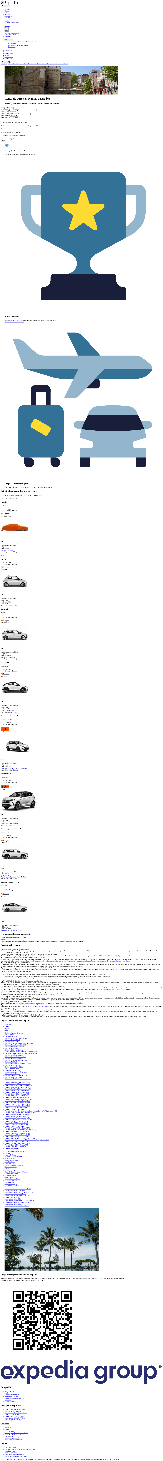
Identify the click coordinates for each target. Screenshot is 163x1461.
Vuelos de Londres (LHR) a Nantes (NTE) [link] (17, 1106)
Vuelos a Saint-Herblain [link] (12, 1148)
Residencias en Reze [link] (11, 1036)
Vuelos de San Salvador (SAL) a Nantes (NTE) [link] (19, 1136)
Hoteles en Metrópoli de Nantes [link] (14, 1055)
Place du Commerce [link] (11, 1167)
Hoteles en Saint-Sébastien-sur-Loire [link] (15, 1057)
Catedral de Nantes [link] (10, 1155)
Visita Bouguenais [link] (10, 1162)
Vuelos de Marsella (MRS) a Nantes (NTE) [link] (17, 1118)
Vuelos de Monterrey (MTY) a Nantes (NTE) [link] (18, 1119)
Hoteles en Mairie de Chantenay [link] (14, 1050)
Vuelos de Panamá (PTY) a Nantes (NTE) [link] (17, 1133)
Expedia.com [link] (8, 50)
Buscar (3, 140)
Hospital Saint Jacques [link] (11, 1160)
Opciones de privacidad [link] (12, 1438)
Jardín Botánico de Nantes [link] (12, 1179)
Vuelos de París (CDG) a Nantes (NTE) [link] (16, 1096)
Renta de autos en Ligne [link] (12, 1197)
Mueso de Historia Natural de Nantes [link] (16, 1172)
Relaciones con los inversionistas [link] (14, 1398)
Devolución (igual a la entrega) (10, 110)
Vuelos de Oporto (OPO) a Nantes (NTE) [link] (17, 1121)
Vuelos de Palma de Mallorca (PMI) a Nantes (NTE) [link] (20, 1129)
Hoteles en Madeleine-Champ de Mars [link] (16, 1038)
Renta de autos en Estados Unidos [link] (15, 1418)
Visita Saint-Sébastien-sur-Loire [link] (14, 1165)
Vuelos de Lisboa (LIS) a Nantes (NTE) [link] (16, 1107)
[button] (81, 1020)
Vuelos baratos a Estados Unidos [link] (14, 1416)
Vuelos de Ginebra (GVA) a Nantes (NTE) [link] (17, 1101)
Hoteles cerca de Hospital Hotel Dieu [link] (16, 1060)
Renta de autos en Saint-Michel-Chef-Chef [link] (17, 1195)
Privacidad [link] (8, 1428)
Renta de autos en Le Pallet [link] (13, 1204)
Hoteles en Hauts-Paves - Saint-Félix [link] (15, 1045)
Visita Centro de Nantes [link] (12, 1185)
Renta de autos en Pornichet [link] (13, 1199)
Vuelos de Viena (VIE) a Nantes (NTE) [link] (16, 1146)
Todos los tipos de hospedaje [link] (13, 1420)
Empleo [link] (7, 1393)
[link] (20, 9)
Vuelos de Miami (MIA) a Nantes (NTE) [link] (17, 1116)
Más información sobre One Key (18, 45)
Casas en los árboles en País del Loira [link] (16, 1072)
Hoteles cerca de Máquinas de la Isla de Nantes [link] (19, 1043)
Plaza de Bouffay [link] (10, 1158)
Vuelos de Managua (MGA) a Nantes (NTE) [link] (18, 1114)
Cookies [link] (7, 1429)
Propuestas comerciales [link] (11, 1396)
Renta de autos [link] (9, 57)
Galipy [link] (7, 1168)
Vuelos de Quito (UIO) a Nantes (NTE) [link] (16, 1145)
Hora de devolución (7, 117)
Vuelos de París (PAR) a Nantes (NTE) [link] (16, 1126)
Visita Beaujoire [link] (9, 1182)
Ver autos (3, 939)
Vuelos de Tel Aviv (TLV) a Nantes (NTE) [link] (17, 1141)
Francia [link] (7, 55)
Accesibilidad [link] (9, 1436)
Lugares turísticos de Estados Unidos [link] (16, 1409)
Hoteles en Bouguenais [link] (11, 1048)
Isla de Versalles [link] (9, 1163)
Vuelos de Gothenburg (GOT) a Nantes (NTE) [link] (18, 1099)
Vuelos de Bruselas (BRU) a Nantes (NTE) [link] (17, 1092)
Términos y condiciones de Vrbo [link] (14, 1434)
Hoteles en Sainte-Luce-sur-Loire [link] (14, 1046)
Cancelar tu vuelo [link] (10, 1451)
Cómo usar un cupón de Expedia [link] (14, 1454)
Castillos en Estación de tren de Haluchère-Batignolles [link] (21, 1053)
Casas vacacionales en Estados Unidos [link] (16, 1413)
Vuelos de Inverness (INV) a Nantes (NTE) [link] (17, 1102)
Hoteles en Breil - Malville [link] (12, 1040)
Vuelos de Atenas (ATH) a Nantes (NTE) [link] (17, 1087)
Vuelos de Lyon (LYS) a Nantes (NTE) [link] (16, 1109)
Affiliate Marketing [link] (10, 1401)
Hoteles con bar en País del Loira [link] (14, 1067)
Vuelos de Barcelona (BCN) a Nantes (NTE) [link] (18, 1089)
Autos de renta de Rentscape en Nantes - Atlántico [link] (19, 1192)
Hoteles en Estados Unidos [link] (13, 1411)
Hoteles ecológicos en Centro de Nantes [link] (16, 1075)
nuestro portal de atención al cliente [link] (119, 961)
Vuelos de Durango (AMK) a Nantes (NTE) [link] (18, 1084)
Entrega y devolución (7, 108)
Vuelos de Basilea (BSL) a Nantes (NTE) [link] (17, 1094)
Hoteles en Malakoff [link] (11, 1062)
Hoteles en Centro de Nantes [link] (13, 1077)
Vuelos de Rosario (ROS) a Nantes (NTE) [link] (17, 1135)
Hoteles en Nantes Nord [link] (12, 1041)
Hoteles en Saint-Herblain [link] (12, 1074)
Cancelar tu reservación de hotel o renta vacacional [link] (20, 1449)
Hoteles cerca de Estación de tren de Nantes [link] (18, 1079)
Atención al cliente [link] (10, 1447)
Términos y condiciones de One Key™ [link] (16, 1433)
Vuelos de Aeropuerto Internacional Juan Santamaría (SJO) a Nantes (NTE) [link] (27, 1140)
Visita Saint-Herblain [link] (11, 1180)
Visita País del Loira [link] (11, 1175)
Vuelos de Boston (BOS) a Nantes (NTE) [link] (17, 1090)
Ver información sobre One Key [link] (14, 322)
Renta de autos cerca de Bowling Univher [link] (17, 1202)
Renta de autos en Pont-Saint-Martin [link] (15, 1194)
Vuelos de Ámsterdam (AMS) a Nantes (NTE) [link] (18, 1085)
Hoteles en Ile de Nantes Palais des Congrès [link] (18, 1063)
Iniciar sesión (9, 40)
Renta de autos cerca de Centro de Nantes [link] (17, 1206)
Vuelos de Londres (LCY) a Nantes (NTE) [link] (17, 1104)
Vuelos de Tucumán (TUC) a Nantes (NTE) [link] (18, 1143)
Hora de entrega (5, 115)
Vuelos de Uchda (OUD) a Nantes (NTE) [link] (17, 1124)
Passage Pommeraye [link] (11, 1184)
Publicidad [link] (8, 1400)
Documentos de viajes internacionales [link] (16, 1456)
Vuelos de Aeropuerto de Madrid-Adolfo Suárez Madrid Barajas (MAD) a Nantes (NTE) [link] (31, 1111)
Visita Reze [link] (8, 1153)
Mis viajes (8, 36)
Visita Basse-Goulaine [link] (11, 1173)
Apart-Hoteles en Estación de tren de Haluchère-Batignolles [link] (22, 1052)
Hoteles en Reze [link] (9, 1035)
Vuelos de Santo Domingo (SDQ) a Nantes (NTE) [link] (20, 1138)
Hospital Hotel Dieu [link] (11, 1170)
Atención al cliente (10, 34)
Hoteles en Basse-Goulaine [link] (13, 1065)
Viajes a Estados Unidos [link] (12, 1414)
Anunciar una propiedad (12, 33)
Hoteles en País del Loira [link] (12, 1069)
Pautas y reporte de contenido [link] (13, 1439)
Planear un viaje (6, 62)
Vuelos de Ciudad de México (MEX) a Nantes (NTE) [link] (21, 1112)
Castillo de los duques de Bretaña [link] (14, 1151)
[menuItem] (8, 64)
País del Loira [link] (9, 53)
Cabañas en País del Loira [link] (12, 1070)
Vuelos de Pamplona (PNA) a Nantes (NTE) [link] (18, 1131)
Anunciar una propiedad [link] (12, 1394)
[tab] (8, 1025)
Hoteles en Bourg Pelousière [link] (13, 1058)
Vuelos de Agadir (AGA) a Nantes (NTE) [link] (17, 1082)
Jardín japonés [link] (9, 1177)
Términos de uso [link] (9, 1431)
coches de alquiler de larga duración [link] (38, 1006)
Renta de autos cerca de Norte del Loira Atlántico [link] (19, 1200)
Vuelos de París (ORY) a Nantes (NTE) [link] (16, 1123)
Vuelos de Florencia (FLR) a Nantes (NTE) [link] (17, 1097)
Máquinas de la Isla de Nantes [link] (13, 1156)
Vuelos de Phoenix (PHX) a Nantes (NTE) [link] (17, 1128)
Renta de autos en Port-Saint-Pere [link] (15, 1190)
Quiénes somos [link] (9, 1391)
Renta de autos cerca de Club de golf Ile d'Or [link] (18, 1189)
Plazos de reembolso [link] (11, 1453)
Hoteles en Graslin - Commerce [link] (14, 1033)
